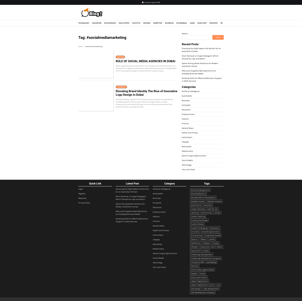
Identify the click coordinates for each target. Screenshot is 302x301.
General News (187, 128)
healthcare (195, 243)
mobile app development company (205, 258)
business (208, 205)
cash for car (212, 209)
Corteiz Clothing (198, 216)
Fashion (146, 23)
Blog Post (202, 23)
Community (206, 213)
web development (211, 289)
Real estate (124, 23)
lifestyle (194, 247)
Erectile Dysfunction (210, 232)
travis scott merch (199, 277)
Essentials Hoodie (213, 235)
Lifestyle (136, 23)
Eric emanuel (196, 235)
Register (214, 23)
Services (194, 266)
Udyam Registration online (202, 285)
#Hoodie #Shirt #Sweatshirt (203, 197)
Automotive (196, 205)
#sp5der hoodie (197, 201)
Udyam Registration (199, 281)
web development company (202, 292)
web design (196, 289)
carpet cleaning (197, 209)
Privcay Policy (84, 203)
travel (202, 273)
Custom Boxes (197, 224)
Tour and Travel (188, 169)
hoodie (216, 243)
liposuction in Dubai (200, 251)
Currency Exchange (199, 220)
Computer (157, 23)
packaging (211, 262)
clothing (194, 213)
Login (192, 23)
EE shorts (195, 232)
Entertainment (188, 114)
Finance (185, 123)
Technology (83, 23)
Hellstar (206, 243)
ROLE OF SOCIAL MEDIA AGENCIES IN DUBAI (145, 61)
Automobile (181, 23)
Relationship (110, 23)
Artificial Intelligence (190, 91)
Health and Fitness (190, 133)
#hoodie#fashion (198, 194)
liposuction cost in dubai (211, 247)
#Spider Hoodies (214, 201)
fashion (194, 239)
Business (169, 23)
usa (218, 285)
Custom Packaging (199, 228)
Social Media (187, 160)
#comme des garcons (200, 190)
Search (185, 33)
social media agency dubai (202, 270)
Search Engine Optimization (194, 156)
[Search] (221, 23)
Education (96, 23)
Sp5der (194, 273)
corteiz (217, 213)
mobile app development (201, 254)
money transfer (197, 262)
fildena (203, 239)
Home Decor (187, 137)
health (212, 239)
